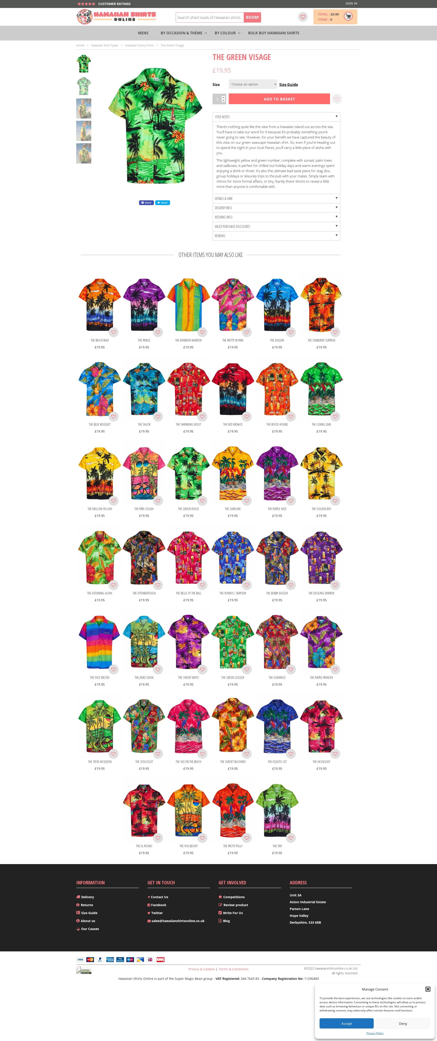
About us (88, 921)
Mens (143, 32)
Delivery (87, 897)
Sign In (351, 3)
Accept (346, 1023)
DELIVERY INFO (223, 207)
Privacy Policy (375, 1033)
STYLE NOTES (222, 116)
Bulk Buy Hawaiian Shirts (273, 32)
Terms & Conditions (233, 969)
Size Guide (288, 84)
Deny (403, 1023)
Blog (226, 921)
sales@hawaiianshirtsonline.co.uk (178, 921)
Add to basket (279, 99)
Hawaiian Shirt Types (104, 45)
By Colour (225, 32)
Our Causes (90, 929)
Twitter (156, 913)
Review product (236, 905)
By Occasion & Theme (181, 32)
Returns (87, 905)
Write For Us (233, 913)
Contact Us (159, 897)
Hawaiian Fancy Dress (139, 45)
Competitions (234, 897)
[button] (428, 989)
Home (80, 45)
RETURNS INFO (223, 217)
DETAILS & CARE (224, 198)
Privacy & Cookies (201, 969)
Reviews (220, 235)
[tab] (276, 117)
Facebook (158, 905)
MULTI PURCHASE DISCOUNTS (232, 226)
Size (216, 84)
